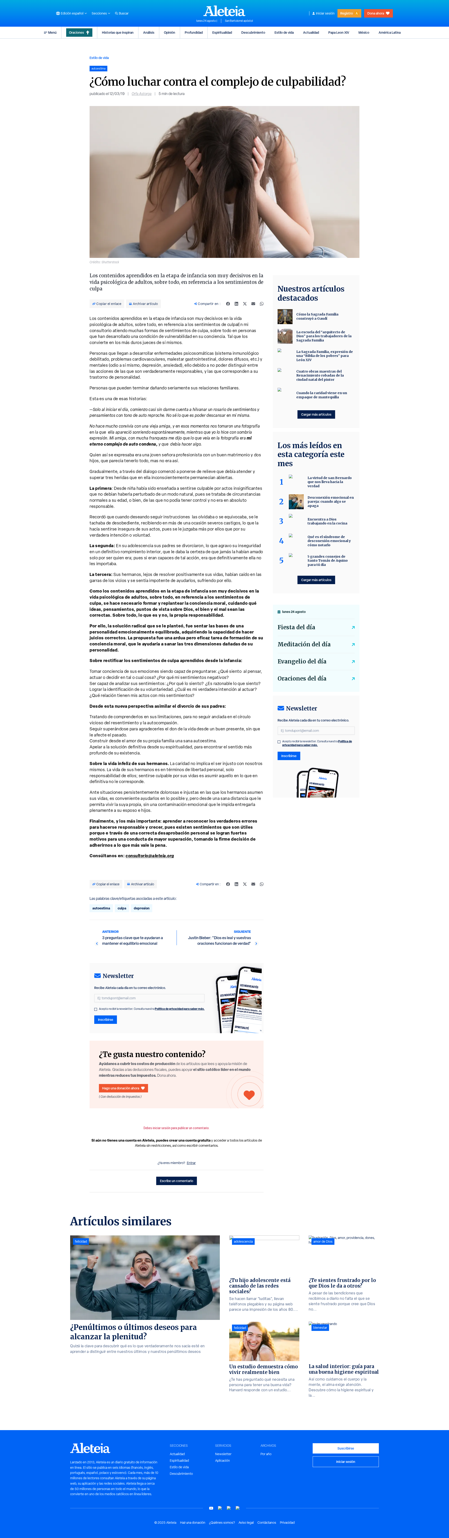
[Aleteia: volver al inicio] (224, 11)
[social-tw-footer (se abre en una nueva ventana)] (229, 1508)
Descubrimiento (253, 32)
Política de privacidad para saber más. (180, 1009)
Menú (52, 32)
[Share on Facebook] (228, 304)
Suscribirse (345, 1448)
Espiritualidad (222, 32)
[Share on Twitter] (245, 304)
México (363, 32)
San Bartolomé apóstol (239, 21)
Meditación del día (304, 644)
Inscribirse (105, 1019)
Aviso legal (246, 1522)
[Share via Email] (253, 304)
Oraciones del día (302, 678)
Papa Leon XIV (338, 32)
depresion (141, 908)
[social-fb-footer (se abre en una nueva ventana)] (220, 1508)
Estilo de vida (284, 32)
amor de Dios (323, 1241)
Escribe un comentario (176, 1181)
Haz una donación (192, 1522)
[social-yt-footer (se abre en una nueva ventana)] (211, 1508)
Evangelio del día (302, 661)
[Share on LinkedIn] (236, 304)
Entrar (191, 1163)
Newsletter (223, 1454)
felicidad (81, 1241)
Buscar (124, 13)
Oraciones (76, 32)
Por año (266, 1454)
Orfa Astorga (142, 93)
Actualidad (311, 32)
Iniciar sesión (325, 13)
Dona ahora (375, 13)
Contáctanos (266, 1522)
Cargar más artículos (316, 414)
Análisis (148, 32)
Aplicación (222, 1460)
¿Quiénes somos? (222, 1522)
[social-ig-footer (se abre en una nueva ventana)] (238, 1508)
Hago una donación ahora (120, 1088)
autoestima (101, 908)
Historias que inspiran (118, 32)
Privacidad (287, 1522)
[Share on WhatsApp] (262, 304)
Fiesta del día (296, 627)
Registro (346, 13)
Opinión (169, 32)
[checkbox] (95, 1009)
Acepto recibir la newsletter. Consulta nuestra (152, 1009)
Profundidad (194, 32)
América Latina (390, 32)
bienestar (320, 1328)
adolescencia (243, 1241)
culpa (122, 908)
